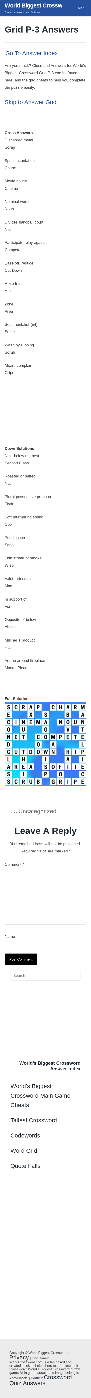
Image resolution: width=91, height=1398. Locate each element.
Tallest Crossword (33, 1120)
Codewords (25, 1135)
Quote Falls (25, 1166)
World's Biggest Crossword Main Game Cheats (40, 1095)
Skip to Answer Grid (30, 102)
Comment (14, 864)
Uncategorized (37, 811)
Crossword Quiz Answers (40, 1380)
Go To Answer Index (31, 53)
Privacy (19, 1357)
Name (10, 936)
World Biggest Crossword (38, 5)
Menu (82, 8)
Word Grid (23, 1150)
